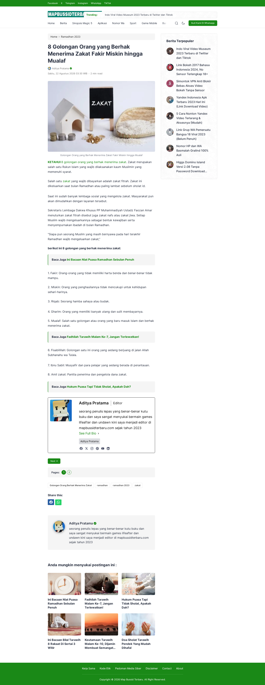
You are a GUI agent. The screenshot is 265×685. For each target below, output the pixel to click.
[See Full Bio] (98, 433)
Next (52, 461)
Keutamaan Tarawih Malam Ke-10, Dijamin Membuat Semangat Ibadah (100, 644)
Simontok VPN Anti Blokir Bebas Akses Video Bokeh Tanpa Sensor (193, 85)
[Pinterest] (97, 448)
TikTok (107, 3)
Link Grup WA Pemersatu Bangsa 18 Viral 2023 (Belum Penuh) (193, 134)
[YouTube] (103, 448)
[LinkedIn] (108, 448)
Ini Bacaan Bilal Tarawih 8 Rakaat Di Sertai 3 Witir (64, 644)
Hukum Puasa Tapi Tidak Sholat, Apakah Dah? (99, 386)
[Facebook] (81, 448)
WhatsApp (96, 3)
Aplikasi (102, 23)
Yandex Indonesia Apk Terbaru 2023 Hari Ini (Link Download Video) (192, 102)
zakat (66, 181)
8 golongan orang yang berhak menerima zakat (87, 162)
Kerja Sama (88, 668)
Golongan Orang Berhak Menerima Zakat (71, 485)
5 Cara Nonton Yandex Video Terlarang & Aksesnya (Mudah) (191, 118)
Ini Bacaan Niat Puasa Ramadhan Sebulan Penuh (100, 259)
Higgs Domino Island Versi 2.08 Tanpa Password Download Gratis (190, 166)
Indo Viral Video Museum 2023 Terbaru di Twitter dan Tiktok (139, 14)
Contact (167, 668)
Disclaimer (152, 668)
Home (51, 23)
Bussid (166, 23)
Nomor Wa (118, 23)
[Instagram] (92, 448)
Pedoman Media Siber (128, 668)
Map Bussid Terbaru (132, 679)
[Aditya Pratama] (61, 531)
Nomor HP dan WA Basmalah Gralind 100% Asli (192, 150)
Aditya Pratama (81, 523)
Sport (133, 23)
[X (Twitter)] (86, 448)
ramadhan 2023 (121, 485)
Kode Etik (105, 668)
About (179, 668)
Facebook (53, 3)
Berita (63, 23)
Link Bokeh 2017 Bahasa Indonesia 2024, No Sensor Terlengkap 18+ (193, 69)
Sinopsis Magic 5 (82, 23)
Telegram (70, 3)
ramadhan (102, 485)
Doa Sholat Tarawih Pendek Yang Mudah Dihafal (136, 644)
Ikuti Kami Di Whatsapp (203, 23)
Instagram (83, 3)
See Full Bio (87, 433)
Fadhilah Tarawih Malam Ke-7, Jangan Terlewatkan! (103, 337)
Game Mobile (149, 23)
